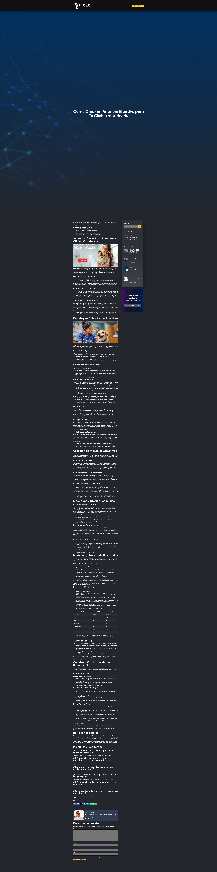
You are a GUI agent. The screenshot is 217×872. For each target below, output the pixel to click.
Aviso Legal (40, 24)
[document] (108, 436)
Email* (24, 14)
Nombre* (25, 19)
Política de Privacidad (33, 24)
